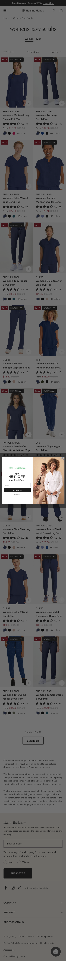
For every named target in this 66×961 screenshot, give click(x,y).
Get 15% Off (17, 490)
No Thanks (17, 495)
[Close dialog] (62, 458)
